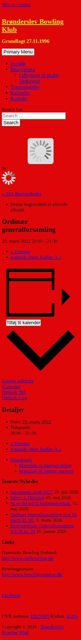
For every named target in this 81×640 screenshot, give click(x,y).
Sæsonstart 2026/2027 (31, 492)
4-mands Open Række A (35, 257)
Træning (20, 251)
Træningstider (25, 87)
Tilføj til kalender (23, 322)
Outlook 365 (14, 392)
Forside (18, 63)
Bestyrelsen (22, 69)
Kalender (20, 92)
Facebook (11, 595)
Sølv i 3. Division (27, 497)
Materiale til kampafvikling (45, 465)
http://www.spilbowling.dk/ (28, 558)
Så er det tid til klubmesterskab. (40, 503)
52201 (72, 616)
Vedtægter (29, 81)
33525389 (39, 616)
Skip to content (16, 4)
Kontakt (18, 98)
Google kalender (17, 380)
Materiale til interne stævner (46, 471)
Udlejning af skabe (39, 75)
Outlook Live (14, 397)
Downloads (21, 459)
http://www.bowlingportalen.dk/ (32, 574)
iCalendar (11, 386)
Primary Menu (18, 52)
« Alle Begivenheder (21, 193)
